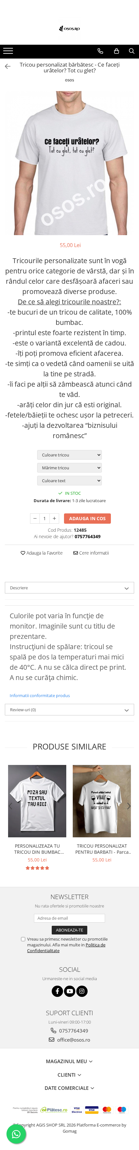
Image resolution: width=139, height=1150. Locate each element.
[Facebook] (57, 991)
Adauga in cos (87, 518)
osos (69, 80)
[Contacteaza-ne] (100, 51)
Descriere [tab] (19, 588)
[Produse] (9, 53)
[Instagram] (82, 991)
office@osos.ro (73, 1039)
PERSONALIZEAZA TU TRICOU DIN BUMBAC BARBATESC (37, 849)
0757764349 (73, 1030)
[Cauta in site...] (131, 51)
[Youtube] (69, 991)
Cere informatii (93, 553)
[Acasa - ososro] (69, 28)
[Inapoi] (5, 66)
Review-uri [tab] (23, 710)
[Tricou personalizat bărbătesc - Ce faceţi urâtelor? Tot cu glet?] (69, 163)
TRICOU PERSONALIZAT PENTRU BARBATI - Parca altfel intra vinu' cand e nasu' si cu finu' (102, 849)
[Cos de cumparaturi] (116, 51)
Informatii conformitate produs (40, 695)
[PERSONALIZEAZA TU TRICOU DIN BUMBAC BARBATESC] (37, 801)
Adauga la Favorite (44, 553)
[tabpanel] (69, 163)
